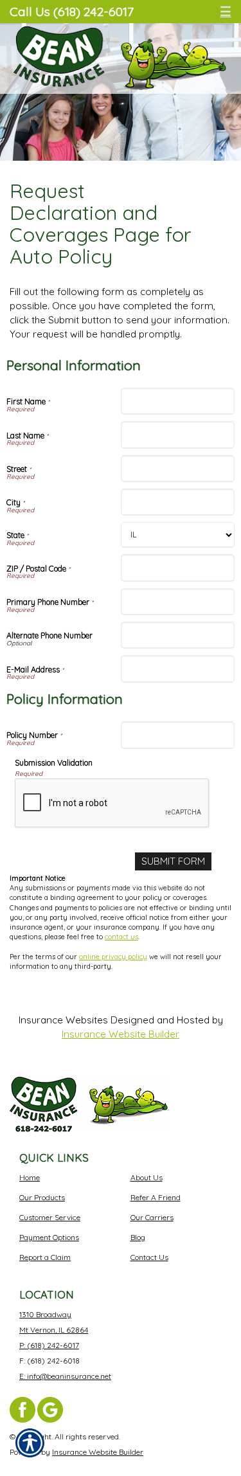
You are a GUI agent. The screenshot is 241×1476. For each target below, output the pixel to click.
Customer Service (49, 1217)
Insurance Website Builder (120, 1034)
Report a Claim (45, 1257)
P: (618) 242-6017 (49, 1345)
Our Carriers (152, 1217)
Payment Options (49, 1237)
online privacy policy (113, 956)
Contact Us (149, 1257)
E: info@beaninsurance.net (65, 1376)
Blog (137, 1237)
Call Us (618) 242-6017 (72, 11)
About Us (146, 1177)
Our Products (42, 1197)
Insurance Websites (63, 1020)
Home (29, 1177)
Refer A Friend (155, 1197)
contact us (121, 936)
